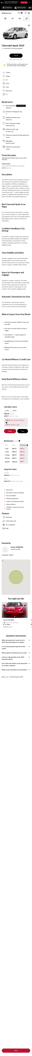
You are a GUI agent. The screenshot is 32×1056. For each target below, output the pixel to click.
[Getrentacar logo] (6, 13)
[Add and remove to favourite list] (26, 604)
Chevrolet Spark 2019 (16, 677)
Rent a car (5, 677)
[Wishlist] (25, 13)
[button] (18, 13)
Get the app (24, 2)
